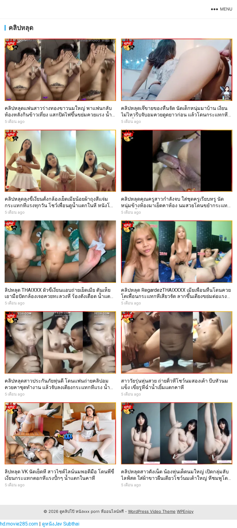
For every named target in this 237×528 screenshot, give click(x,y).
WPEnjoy (185, 511)
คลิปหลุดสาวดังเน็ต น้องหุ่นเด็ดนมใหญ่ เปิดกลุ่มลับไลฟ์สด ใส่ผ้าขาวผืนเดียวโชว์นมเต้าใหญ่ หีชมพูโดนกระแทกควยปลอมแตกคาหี (176, 478)
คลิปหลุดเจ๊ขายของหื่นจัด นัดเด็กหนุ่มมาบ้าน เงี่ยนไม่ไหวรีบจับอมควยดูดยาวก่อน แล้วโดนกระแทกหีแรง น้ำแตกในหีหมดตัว (174, 114)
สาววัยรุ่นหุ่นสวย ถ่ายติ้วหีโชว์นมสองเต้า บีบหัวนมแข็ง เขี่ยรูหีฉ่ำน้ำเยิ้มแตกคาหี (174, 384)
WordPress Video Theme (152, 511)
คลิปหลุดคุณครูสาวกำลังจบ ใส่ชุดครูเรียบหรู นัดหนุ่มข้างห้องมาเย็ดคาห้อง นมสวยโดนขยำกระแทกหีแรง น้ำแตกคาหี (176, 205)
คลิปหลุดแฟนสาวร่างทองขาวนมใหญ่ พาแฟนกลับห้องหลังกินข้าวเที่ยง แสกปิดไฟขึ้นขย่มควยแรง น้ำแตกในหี (58, 114)
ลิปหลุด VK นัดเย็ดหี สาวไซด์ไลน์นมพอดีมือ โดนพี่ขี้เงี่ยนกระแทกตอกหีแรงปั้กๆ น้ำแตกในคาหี (59, 475)
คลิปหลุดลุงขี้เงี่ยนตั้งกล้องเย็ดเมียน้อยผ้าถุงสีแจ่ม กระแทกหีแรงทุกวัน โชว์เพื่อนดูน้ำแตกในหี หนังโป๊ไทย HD (59, 205)
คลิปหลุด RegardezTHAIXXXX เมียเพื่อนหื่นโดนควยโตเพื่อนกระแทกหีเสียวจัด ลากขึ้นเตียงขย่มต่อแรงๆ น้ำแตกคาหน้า (176, 296)
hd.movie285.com (19, 524)
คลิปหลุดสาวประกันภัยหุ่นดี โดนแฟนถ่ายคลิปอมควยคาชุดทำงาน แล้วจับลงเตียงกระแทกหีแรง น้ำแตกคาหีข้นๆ (57, 387)
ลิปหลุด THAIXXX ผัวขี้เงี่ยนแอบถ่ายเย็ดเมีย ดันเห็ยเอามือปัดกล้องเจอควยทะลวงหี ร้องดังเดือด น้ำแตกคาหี (59, 296)
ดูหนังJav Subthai (60, 524)
